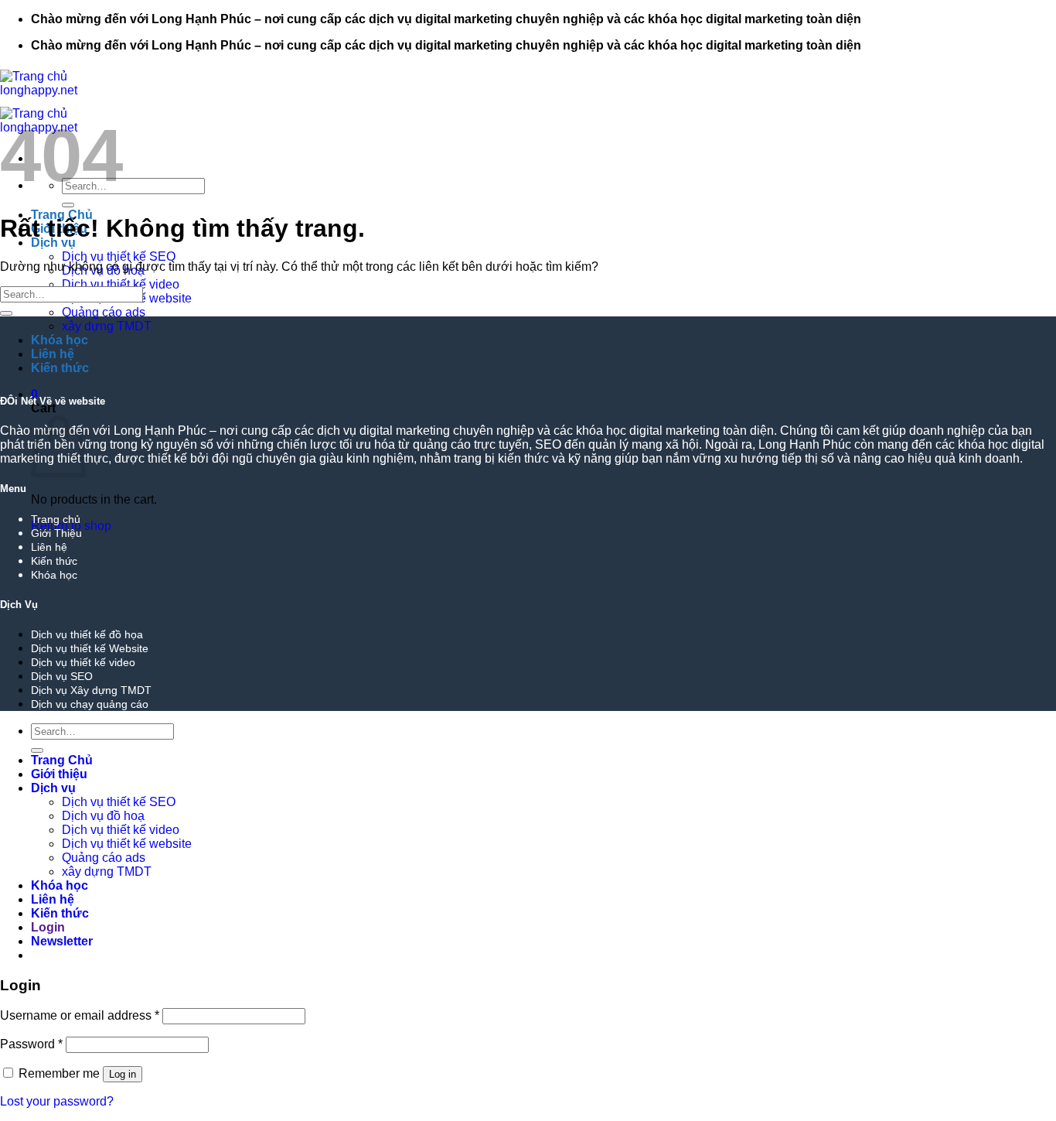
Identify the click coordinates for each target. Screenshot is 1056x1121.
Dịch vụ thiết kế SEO (118, 256)
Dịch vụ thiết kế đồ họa (87, 634)
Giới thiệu (59, 774)
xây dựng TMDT (107, 326)
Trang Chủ (62, 760)
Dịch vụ (53, 788)
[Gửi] (68, 205)
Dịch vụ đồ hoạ (103, 815)
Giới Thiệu (56, 533)
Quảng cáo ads (103, 312)
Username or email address (79, 1015)
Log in (122, 1074)
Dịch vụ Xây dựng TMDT (91, 690)
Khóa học (59, 340)
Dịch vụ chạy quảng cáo (89, 704)
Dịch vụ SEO (62, 676)
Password (31, 1044)
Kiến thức (60, 367)
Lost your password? (57, 1101)
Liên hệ (52, 354)
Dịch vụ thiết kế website (127, 843)
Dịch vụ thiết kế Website (89, 648)
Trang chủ (55, 519)
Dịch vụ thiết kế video (120, 284)
